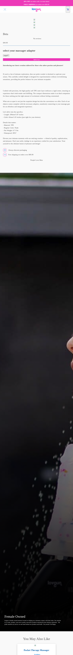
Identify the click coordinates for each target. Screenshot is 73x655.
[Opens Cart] (68, 9)
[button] (31, 39)
